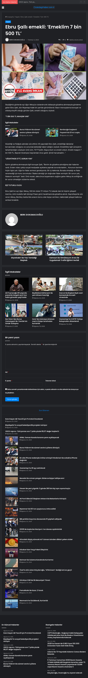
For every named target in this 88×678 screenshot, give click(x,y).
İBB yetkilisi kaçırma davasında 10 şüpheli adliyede (41, 519)
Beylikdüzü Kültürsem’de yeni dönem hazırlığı (42, 294)
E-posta (8, 381)
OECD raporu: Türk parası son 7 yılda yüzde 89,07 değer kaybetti (42, 2)
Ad (6, 372)
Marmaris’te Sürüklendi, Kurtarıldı (34, 600)
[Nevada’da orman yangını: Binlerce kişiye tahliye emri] (11, 481)
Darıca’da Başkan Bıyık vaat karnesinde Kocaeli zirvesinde (71, 295)
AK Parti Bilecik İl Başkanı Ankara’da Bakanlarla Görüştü (43, 499)
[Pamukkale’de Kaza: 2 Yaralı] (11, 593)
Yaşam (17, 17)
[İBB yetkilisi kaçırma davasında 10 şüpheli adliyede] (11, 522)
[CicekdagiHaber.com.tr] (44, 7)
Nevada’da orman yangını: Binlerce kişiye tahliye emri (42, 478)
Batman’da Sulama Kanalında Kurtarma (36, 560)
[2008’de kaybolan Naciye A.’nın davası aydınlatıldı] (11, 532)
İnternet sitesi (51, 381)
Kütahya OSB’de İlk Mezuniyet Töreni (35, 580)
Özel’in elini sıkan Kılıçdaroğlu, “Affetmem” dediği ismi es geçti (46, 570)
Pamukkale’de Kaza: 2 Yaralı (31, 590)
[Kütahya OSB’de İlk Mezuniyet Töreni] (11, 583)
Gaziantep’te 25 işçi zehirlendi (32, 468)
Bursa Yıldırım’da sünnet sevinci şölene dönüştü (39, 448)
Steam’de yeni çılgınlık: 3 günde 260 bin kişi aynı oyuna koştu (45, 488)
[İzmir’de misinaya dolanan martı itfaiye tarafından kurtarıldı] (44, 310)
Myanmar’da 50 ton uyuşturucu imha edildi (38, 509)
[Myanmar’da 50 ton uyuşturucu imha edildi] (11, 512)
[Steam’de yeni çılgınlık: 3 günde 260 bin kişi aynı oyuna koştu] (11, 491)
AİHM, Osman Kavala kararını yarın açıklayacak (39, 437)
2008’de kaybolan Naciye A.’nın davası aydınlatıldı (41, 529)
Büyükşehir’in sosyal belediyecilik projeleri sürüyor (26, 425)
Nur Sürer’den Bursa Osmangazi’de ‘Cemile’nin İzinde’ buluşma (16, 321)
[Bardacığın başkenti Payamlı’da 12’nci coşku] (52, 132)
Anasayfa (10, 17)
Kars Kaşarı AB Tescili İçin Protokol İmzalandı (24, 419)
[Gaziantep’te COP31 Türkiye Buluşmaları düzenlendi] (71, 310)
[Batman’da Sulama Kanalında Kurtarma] (11, 563)
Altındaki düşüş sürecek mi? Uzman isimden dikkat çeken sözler (46, 539)
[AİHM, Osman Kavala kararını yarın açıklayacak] (11, 440)
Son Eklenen (44, 410)
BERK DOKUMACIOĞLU (17, 40)
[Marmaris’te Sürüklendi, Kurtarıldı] (11, 603)
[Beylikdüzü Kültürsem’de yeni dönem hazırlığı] (44, 284)
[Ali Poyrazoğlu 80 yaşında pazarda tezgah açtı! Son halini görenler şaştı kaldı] (17, 284)
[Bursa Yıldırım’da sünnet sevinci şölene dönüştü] (11, 132)
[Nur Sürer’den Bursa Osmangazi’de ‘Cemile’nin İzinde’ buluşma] (17, 310)
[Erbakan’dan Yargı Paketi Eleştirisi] (11, 552)
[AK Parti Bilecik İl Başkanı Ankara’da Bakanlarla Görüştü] (11, 502)
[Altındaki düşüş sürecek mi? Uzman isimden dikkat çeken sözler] (11, 542)
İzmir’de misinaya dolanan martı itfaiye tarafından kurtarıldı (43, 321)
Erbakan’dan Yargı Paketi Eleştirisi (34, 549)
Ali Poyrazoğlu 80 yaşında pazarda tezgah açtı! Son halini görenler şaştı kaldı (16, 295)
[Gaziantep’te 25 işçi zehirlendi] (11, 471)
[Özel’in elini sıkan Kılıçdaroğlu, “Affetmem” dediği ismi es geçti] (11, 573)
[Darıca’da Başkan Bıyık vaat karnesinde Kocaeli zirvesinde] (71, 284)
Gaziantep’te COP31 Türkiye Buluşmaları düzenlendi (71, 320)
